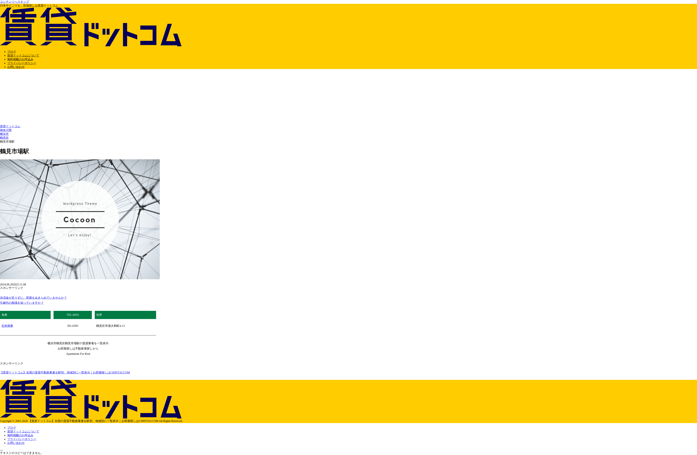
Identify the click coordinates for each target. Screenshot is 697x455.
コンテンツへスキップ (14, 1)
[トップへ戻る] (1, 450)
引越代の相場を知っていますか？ (22, 302)
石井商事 (7, 325)
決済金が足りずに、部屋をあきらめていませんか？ (33, 297)
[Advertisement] (348, 97)
